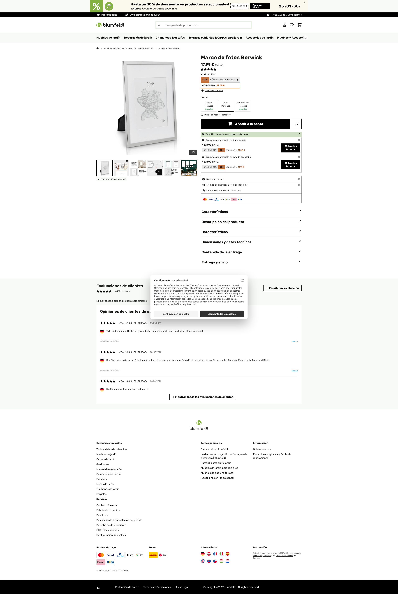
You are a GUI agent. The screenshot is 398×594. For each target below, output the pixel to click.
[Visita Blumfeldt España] (227, 554)
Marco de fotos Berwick (169, 48)
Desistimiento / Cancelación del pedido (119, 520)
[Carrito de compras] (299, 25)
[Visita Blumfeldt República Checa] (215, 561)
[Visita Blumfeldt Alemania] (203, 554)
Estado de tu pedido (108, 510)
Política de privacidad (262, 556)
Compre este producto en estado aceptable (228, 157)
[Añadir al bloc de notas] (297, 124)
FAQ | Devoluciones (107, 530)
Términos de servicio (284, 556)
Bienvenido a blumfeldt (214, 449)
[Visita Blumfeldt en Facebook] (98, 588)
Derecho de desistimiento (111, 525)
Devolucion (102, 515)
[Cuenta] (284, 25)
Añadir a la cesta (248, 124)
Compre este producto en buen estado (226, 140)
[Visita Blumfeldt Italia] (221, 554)
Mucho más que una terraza (217, 472)
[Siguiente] (305, 37)
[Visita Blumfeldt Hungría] (221, 561)
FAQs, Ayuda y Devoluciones (287, 15)
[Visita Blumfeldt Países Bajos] (227, 561)
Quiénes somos (262, 449)
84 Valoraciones (208, 74)
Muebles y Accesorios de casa (118, 48)
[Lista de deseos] (292, 25)
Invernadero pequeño (109, 469)
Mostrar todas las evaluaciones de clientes (204, 396)
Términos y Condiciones (157, 587)
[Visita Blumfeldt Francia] (215, 554)
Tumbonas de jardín (107, 489)
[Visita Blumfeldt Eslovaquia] (209, 561)
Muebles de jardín (106, 454)
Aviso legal (182, 587)
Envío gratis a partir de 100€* (145, 15)
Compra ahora (257, 6)
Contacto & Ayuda (107, 505)
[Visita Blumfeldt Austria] (209, 554)
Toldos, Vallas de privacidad (112, 449)
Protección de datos (126, 587)
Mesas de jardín (105, 484)
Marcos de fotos (145, 48)
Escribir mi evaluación (283, 288)
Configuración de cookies (111, 535)
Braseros (101, 479)
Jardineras (102, 464)
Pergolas (101, 494)
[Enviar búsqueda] (159, 25)
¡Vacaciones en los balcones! (217, 477)
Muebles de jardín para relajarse (219, 467)
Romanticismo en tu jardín (216, 462)
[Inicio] (100, 48)
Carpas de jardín (106, 459)
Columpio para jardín (108, 474)
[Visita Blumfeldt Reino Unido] (203, 561)
